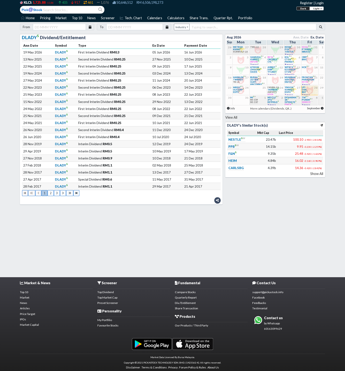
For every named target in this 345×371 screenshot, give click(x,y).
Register (306, 3)
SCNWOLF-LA (240, 51)
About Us (213, 367)
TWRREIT (238, 79)
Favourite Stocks (108, 325)
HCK (305, 67)
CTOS (289, 59)
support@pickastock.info (267, 292)
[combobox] (252, 27)
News (23, 303)
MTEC (305, 82)
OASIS (253, 72)
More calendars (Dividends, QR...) (270, 108)
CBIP (305, 57)
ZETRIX (255, 79)
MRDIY (238, 87)
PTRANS (307, 49)
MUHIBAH (291, 77)
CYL (270, 62)
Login (319, 3)
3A (287, 99)
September (313, 108)
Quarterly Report (186, 297)
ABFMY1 (272, 92)
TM (305, 97)
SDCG (306, 47)
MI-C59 (254, 99)
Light (316, 8)
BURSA (255, 77)
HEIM (232, 161)
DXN (270, 69)
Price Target (27, 314)
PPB (233, 146)
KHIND (237, 49)
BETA (271, 57)
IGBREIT (254, 59)
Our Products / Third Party (191, 325)
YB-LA (236, 82)
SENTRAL (290, 79)
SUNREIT (289, 89)
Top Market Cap (107, 297)
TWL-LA (254, 47)
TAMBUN (273, 89)
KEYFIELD (273, 102)
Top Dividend (105, 292)
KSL (288, 57)
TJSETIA (290, 51)
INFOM (254, 62)
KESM (288, 47)
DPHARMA (292, 97)
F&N (232, 153)
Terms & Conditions (154, 367)
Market (24, 297)
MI (253, 97)
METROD (238, 47)
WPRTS (290, 67)
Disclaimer (133, 367)
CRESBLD (273, 59)
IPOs (23, 319)
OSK (304, 89)
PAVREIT (289, 62)
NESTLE (236, 139)
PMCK (289, 104)
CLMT (253, 82)
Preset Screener (107, 303)
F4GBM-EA (273, 87)
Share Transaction (186, 308)
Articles (25, 308)
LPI (303, 87)
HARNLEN (239, 77)
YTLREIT (272, 72)
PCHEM (307, 99)
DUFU (289, 92)
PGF (288, 49)
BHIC (304, 59)
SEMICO (306, 102)
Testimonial (259, 308)
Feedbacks (259, 303)
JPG (271, 99)
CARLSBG (236, 168)
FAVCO (289, 82)
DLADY (30, 37)
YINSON (290, 87)
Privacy (173, 367)
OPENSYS (290, 102)
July (232, 108)
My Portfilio (104, 320)
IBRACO (306, 51)
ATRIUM (254, 67)
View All (231, 117)
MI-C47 (254, 102)
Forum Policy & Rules (192, 367)
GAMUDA (257, 57)
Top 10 (24, 292)
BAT (305, 92)
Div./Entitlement (185, 303)
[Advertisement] (172, 239)
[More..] (321, 125)
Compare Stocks (185, 292)
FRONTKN (309, 77)
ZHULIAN (255, 69)
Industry (181, 27)
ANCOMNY (257, 84)
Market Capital (29, 324)
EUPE (236, 92)
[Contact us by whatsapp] (152, 343)
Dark (303, 8)
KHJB (270, 94)
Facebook (258, 297)
